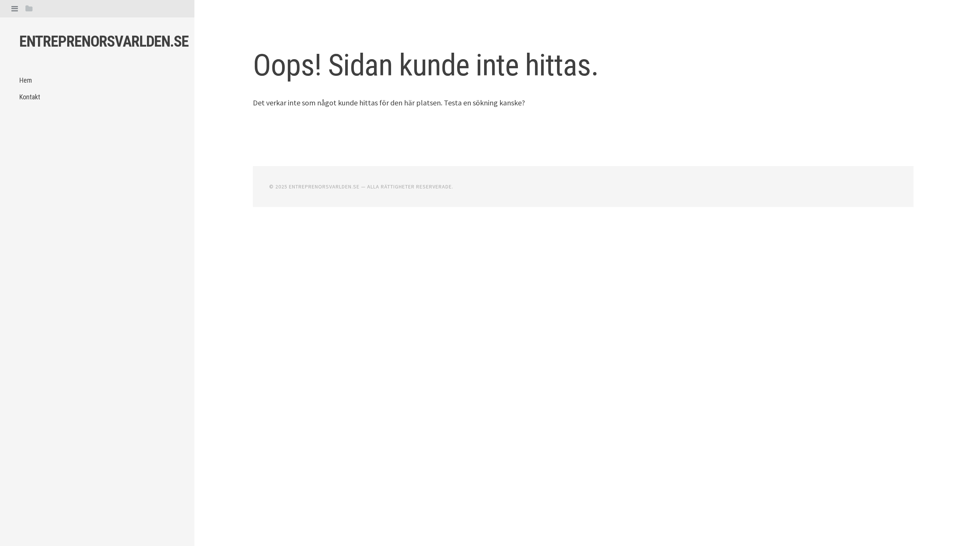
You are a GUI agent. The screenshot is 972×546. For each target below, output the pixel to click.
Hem (25, 80)
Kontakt (29, 97)
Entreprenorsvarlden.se (104, 41)
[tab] (14, 8)
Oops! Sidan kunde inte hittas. (425, 65)
